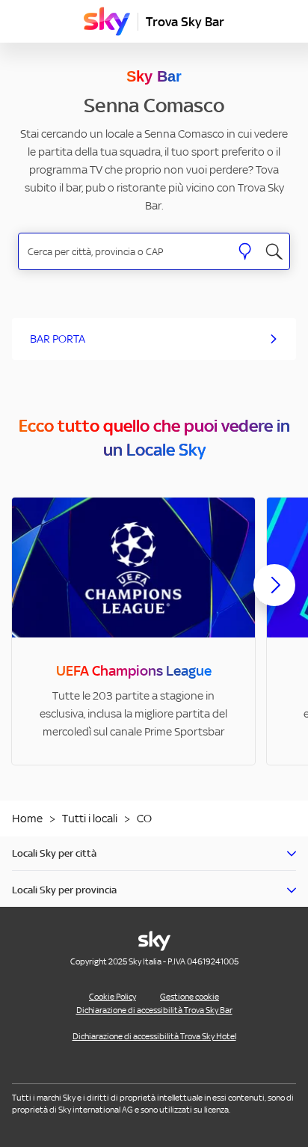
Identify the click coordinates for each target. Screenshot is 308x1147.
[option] (133, 631)
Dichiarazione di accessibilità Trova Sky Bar (154, 1010)
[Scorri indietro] (33, 594)
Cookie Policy (112, 997)
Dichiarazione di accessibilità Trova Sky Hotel (154, 1036)
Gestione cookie (189, 997)
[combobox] (124, 251)
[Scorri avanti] (274, 597)
